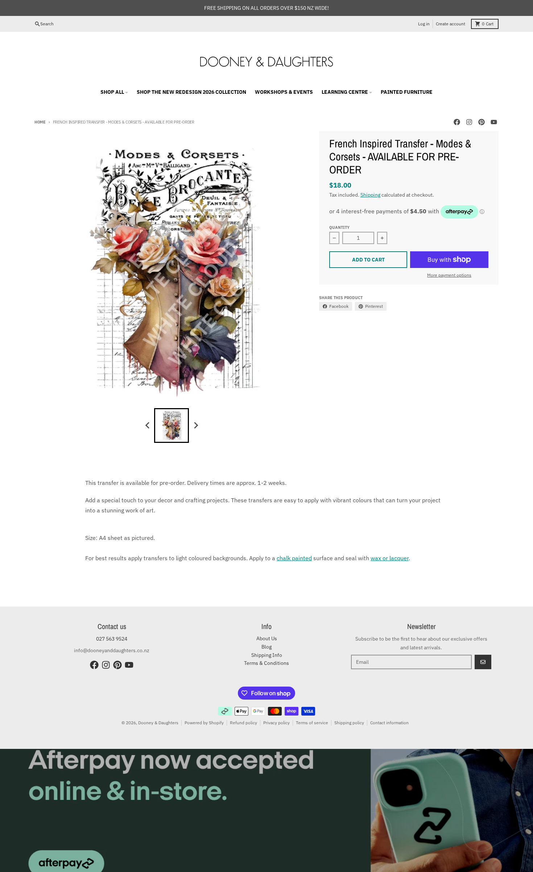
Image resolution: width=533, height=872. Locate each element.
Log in (424, 23)
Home (40, 122)
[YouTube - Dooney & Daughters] (494, 122)
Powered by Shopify (204, 722)
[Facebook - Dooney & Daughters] (457, 122)
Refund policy (243, 722)
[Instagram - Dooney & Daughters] (469, 122)
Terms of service (312, 722)
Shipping (370, 195)
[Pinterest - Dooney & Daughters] (481, 122)
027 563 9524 (111, 639)
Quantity (339, 227)
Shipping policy (349, 722)
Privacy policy (276, 722)
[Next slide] (195, 425)
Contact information (389, 722)
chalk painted (294, 558)
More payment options (449, 275)
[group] (171, 425)
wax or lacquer (390, 558)
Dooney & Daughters (158, 722)
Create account (450, 23)
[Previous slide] (147, 425)
